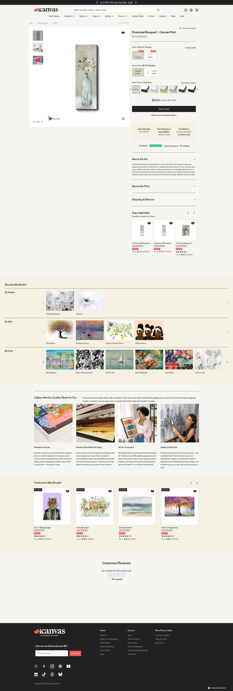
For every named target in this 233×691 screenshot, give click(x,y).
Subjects (68, 16)
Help (129, 635)
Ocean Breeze (125, 527)
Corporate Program (162, 635)
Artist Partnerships (107, 647)
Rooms (121, 16)
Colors (151, 16)
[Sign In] (191, 10)
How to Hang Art (134, 639)
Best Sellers (54, 16)
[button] (138, 55)
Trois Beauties (82, 527)
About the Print (141, 186)
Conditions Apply (184, 134)
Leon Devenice (167, 530)
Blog (101, 654)
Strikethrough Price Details (138, 650)
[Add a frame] (54, 118)
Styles (82, 16)
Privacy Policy (105, 643)
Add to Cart (164, 109)
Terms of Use (105, 650)
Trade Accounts (161, 639)
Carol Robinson (137, 246)
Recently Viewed (219, 688)
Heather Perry (39, 530)
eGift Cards (159, 643)
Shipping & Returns (143, 199)
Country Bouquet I (184, 243)
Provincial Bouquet (162, 243)
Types (95, 16)
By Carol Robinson (139, 36)
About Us (103, 635)
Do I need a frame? (188, 83)
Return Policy (132, 643)
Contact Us (132, 654)
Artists (108, 16)
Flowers (54, 23)
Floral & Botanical (42, 23)
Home (31, 23)
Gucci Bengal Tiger (42, 527)
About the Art (140, 159)
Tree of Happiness (169, 527)
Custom (162, 16)
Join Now (75, 653)
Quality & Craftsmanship (109, 639)
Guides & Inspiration (135, 647)
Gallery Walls (138, 16)
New (173, 16)
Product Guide (190, 47)
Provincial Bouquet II (141, 243)
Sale (182, 16)
